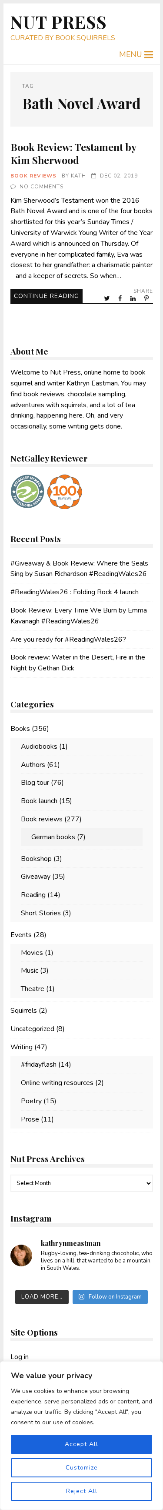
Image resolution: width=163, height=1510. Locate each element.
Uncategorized (32, 1029)
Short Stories (41, 913)
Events (21, 935)
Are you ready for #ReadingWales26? (68, 639)
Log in (19, 1357)
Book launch (39, 801)
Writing (21, 1047)
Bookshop (36, 859)
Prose (30, 1119)
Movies (32, 953)
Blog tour (35, 782)
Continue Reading (46, 296)
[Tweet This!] (107, 298)
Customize (82, 1467)
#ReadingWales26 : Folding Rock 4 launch (74, 592)
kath (78, 175)
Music (29, 970)
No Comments (41, 186)
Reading (33, 895)
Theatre (32, 989)
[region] (81, 1435)
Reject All (81, 1491)
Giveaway (35, 876)
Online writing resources (57, 1083)
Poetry (31, 1101)
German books (53, 837)
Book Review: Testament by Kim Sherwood (73, 153)
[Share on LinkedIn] (134, 298)
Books (20, 728)
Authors (33, 765)
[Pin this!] (147, 298)
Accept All (81, 1444)
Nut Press (58, 21)
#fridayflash (39, 1064)
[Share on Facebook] (121, 298)
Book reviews (33, 175)
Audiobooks (39, 746)
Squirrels (23, 1010)
